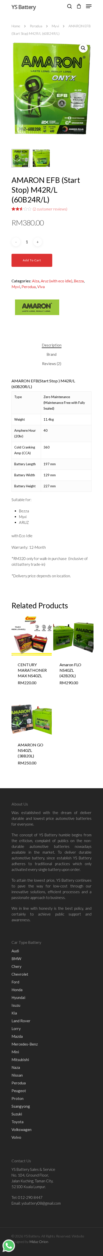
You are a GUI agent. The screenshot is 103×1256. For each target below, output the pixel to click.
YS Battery (24, 7)
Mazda (17, 1036)
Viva (41, 286)
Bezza (79, 281)
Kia (14, 1013)
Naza (16, 1067)
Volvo (16, 1137)
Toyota (18, 1121)
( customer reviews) (50, 209)
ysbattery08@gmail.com (41, 1203)
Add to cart (32, 260)
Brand (51, 354)
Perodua (36, 26)
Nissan (17, 1075)
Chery (17, 966)
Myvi (55, 26)
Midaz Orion (39, 1241)
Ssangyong (21, 1106)
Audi (15, 951)
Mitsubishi (20, 1059)
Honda (17, 989)
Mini (15, 1052)
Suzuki (17, 1114)
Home (16, 26)
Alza (35, 281)
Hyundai (18, 997)
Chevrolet (20, 974)
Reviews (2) (51, 363)
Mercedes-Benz (25, 1044)
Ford (15, 982)
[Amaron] (37, 318)
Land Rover (21, 1020)
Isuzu (16, 1005)
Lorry (16, 1028)
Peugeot (19, 1090)
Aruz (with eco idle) (56, 281)
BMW (16, 958)
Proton (18, 1098)
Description (52, 345)
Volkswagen (22, 1129)
